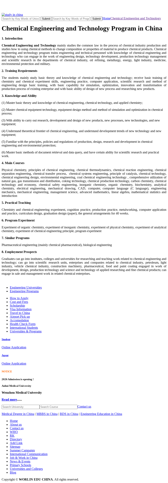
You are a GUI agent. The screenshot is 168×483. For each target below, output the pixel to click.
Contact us (84, 406)
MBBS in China (47, 414)
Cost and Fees (19, 302)
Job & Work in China (23, 457)
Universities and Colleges (26, 469)
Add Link (16, 443)
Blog (13, 472)
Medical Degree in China (18, 414)
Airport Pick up (20, 316)
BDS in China (69, 414)
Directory (16, 439)
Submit (46, 18)
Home (106, 18)
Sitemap (15, 446)
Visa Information (21, 309)
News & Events (20, 461)
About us (16, 424)
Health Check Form (22, 324)
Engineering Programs (24, 291)
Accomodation (19, 320)
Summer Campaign (22, 450)
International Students (24, 327)
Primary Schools (20, 465)
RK (12, 435)
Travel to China (20, 313)
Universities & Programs (26, 331)
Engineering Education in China (101, 414)
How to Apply (19, 298)
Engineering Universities (26, 287)
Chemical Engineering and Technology (135, 18)
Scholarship (17, 305)
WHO (14, 432)
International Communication (29, 454)
